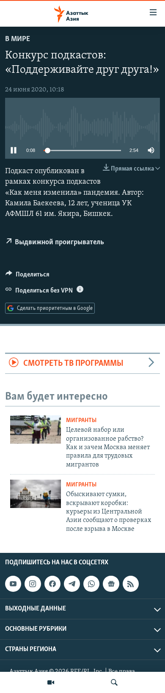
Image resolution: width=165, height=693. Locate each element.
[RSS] (131, 584)
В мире (17, 39)
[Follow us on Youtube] (13, 584)
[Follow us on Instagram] (33, 584)
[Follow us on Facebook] (52, 584)
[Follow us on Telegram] (72, 584)
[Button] (28, 276)
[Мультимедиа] (50, 682)
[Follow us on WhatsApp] (91, 584)
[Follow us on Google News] (111, 584)
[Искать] (114, 682)
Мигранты (81, 420)
